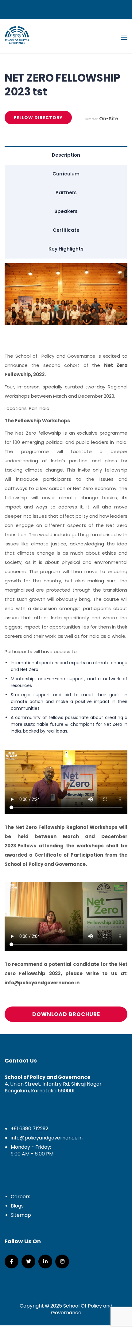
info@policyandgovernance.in (47, 1137)
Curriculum (66, 174)
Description (66, 155)
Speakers (66, 211)
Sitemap (21, 1215)
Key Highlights (66, 249)
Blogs (17, 1205)
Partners (66, 192)
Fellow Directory (38, 118)
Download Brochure (66, 1014)
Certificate (66, 230)
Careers (20, 1196)
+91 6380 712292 (29, 1128)
